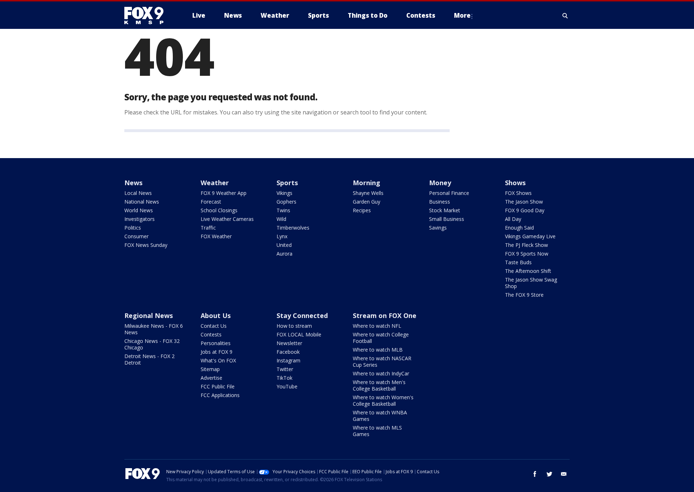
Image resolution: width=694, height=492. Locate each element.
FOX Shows (518, 193)
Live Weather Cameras (227, 218)
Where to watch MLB (378, 349)
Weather (215, 182)
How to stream (294, 325)
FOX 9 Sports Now (526, 253)
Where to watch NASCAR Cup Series (382, 361)
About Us (216, 315)
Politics (132, 227)
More (462, 15)
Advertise (211, 377)
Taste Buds (518, 262)
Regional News (148, 315)
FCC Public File (218, 386)
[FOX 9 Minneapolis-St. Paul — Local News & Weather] (148, 15)
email (564, 474)
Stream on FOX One (384, 315)
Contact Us (214, 325)
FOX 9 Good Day (524, 210)
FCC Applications (220, 395)
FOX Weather (216, 236)
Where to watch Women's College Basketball (383, 400)
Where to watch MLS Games (377, 430)
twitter (549, 474)
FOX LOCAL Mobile (299, 334)
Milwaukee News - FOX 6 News (153, 329)
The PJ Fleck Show (526, 244)
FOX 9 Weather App (224, 193)
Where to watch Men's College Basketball (379, 385)
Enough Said (519, 227)
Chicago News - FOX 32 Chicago (152, 344)
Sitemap (210, 369)
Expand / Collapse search (565, 15)
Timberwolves (293, 227)
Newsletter (289, 343)
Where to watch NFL (377, 325)
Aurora (284, 253)
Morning (366, 182)
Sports (287, 182)
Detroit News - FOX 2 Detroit (149, 359)
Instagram (288, 360)
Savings (438, 227)
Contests (211, 334)
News (133, 182)
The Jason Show (524, 201)
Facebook (288, 351)
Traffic (208, 227)
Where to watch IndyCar (381, 373)
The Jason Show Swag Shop (531, 282)
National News (141, 201)
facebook (535, 474)
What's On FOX (218, 360)
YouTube (287, 386)
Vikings (284, 193)
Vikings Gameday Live (530, 236)
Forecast (211, 201)
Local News (138, 193)
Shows (515, 182)
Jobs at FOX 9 (216, 351)
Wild (281, 218)
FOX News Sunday (145, 244)
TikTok (284, 377)
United (284, 244)
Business (439, 201)
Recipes (362, 210)
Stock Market (444, 210)
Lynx (282, 236)
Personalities (216, 343)
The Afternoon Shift (528, 270)
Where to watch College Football (381, 337)
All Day (513, 218)
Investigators (139, 218)
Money (440, 182)
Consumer (136, 236)
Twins (283, 210)
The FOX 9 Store (524, 294)
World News (138, 210)
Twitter (285, 369)
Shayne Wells (368, 193)
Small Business (446, 218)
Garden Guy (366, 201)
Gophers (286, 201)
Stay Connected (302, 315)
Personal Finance (449, 193)
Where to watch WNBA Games (380, 415)
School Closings (219, 210)
